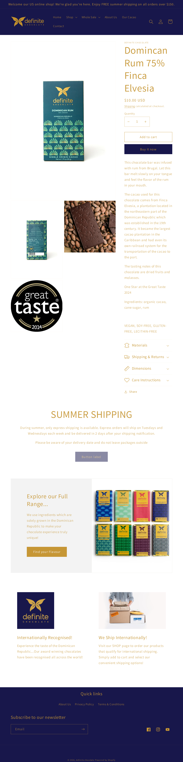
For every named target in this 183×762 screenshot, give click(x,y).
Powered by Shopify (105, 760)
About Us (65, 704)
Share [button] (133, 392)
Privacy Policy (84, 704)
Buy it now (148, 149)
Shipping (129, 106)
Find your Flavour (46, 552)
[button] (71, 17)
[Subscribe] (83, 729)
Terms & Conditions (111, 704)
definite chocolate (85, 760)
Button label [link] (91, 457)
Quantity (129, 113)
